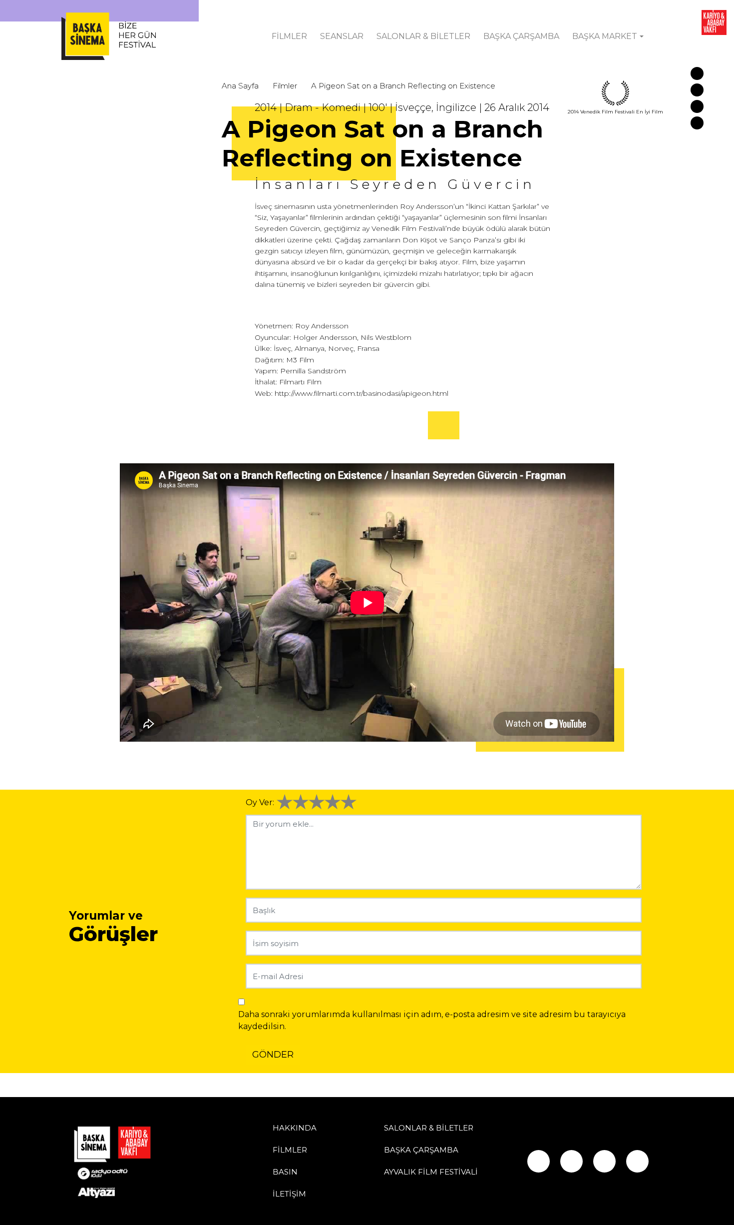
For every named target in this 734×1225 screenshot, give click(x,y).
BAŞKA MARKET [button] (604, 36)
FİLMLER (289, 36)
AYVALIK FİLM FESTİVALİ (431, 1172)
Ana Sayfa (240, 85)
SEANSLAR (342, 36)
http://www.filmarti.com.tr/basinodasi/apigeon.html (361, 393)
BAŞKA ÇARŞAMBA (521, 36)
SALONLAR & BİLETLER (423, 36)
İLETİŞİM (289, 1194)
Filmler (285, 85)
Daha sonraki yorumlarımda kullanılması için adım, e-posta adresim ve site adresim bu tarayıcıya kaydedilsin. (432, 1020)
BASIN (285, 1172)
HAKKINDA (295, 1128)
